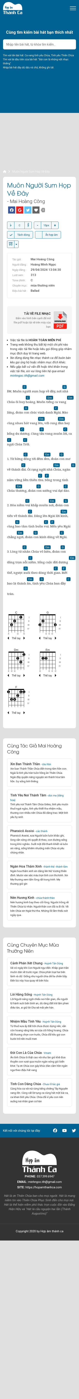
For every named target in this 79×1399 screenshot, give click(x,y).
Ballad (35, 291)
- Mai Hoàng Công (26, 201)
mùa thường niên (43, 285)
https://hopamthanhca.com (39, 1187)
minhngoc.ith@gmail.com (27, 375)
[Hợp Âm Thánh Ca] (12, 8)
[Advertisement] (39, 130)
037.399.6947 (39, 1176)
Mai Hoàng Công (42, 259)
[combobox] (39, 44)
